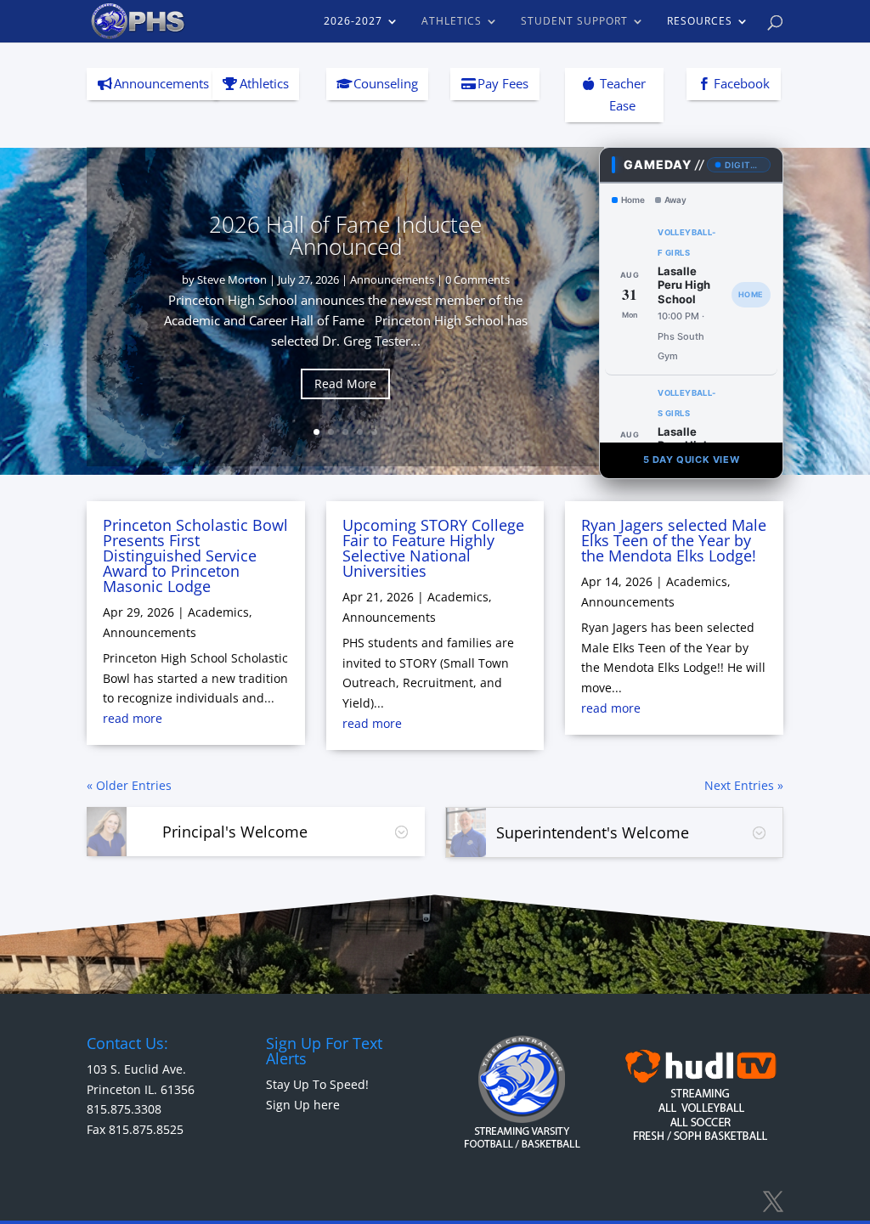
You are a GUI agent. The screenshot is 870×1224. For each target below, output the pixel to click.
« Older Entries (129, 785)
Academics (218, 612)
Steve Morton (232, 279)
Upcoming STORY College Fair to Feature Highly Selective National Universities (433, 548)
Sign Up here (303, 1105)
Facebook (742, 83)
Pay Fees (502, 83)
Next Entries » (743, 785)
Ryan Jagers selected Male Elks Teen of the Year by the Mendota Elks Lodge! (673, 540)
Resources (699, 21)
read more (132, 718)
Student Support (574, 21)
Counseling (385, 83)
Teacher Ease (623, 94)
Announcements (161, 83)
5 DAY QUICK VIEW (691, 459)
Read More (345, 383)
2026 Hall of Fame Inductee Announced (345, 235)
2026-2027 (353, 21)
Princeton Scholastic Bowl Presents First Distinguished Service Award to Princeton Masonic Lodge (195, 555)
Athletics (451, 21)
